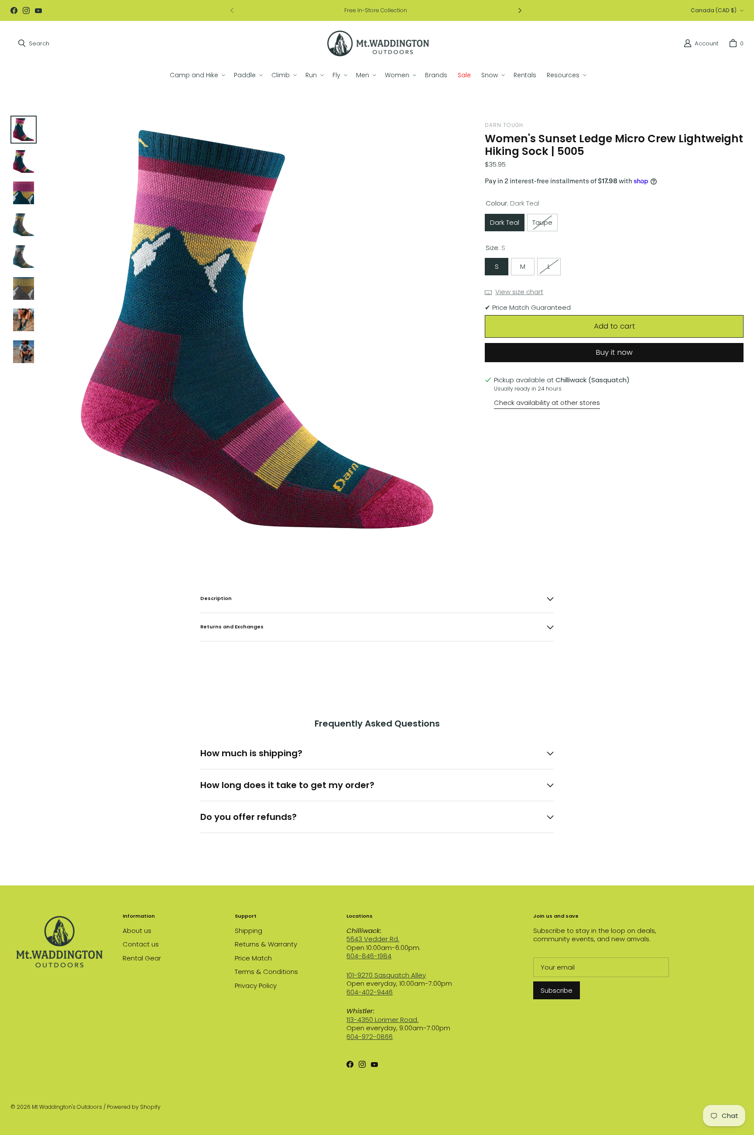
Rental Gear (142, 958)
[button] (197, 75)
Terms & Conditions (266, 971)
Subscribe (556, 990)
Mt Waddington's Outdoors (67, 1107)
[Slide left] (232, 10)
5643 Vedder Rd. (372, 938)
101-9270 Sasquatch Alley (386, 975)
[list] (257, 329)
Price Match (253, 958)
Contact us (141, 944)
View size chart (519, 292)
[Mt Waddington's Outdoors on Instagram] (26, 10)
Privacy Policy (256, 985)
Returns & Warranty (266, 944)
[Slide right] (520, 10)
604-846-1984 (368, 955)
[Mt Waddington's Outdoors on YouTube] (38, 10)
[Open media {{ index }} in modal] (257, 329)
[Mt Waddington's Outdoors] (378, 43)
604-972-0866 (369, 1036)
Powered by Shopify (134, 1107)
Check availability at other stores (547, 402)
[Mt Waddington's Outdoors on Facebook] (14, 10)
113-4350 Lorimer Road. (382, 1019)
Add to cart (614, 326)
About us (137, 930)
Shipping (248, 930)
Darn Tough (504, 125)
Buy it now (614, 352)
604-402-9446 (369, 992)
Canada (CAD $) (714, 10)
